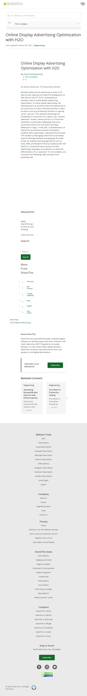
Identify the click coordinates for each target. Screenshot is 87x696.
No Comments (31, 77)
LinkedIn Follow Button (43, 476)
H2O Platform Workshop (20, 322)
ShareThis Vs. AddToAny (43, 619)
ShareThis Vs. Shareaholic (43, 628)
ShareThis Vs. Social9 (43, 632)
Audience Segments (43, 572)
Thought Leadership (30, 294)
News (28, 301)
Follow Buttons (43, 464)
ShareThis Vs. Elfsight (43, 624)
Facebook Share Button (43, 451)
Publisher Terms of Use (43, 538)
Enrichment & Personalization (43, 568)
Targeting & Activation (43, 560)
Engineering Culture (43, 506)
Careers (43, 502)
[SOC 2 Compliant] (33, 687)
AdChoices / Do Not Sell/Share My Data (43, 530)
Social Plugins (43, 480)
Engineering (39, 45)
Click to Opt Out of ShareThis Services (43, 534)
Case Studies (29, 312)
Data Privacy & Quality (43, 589)
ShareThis (27, 74)
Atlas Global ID (43, 593)
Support (43, 484)
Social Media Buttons (43, 447)
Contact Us (43, 515)
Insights (29, 306)
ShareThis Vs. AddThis (43, 615)
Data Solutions (43, 556)
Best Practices (30, 287)
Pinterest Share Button (43, 459)
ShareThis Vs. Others (43, 611)
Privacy (43, 525)
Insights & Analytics (43, 564)
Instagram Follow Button (43, 468)
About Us (43, 498)
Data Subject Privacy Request (43, 542)
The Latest (30, 281)
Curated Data (43, 577)
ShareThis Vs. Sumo (43, 636)
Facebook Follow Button (43, 472)
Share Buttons (43, 443)
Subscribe (55, 365)
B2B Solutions (43, 581)
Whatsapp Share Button (43, 455)
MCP (43, 438)
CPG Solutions (43, 585)
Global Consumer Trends (43, 597)
